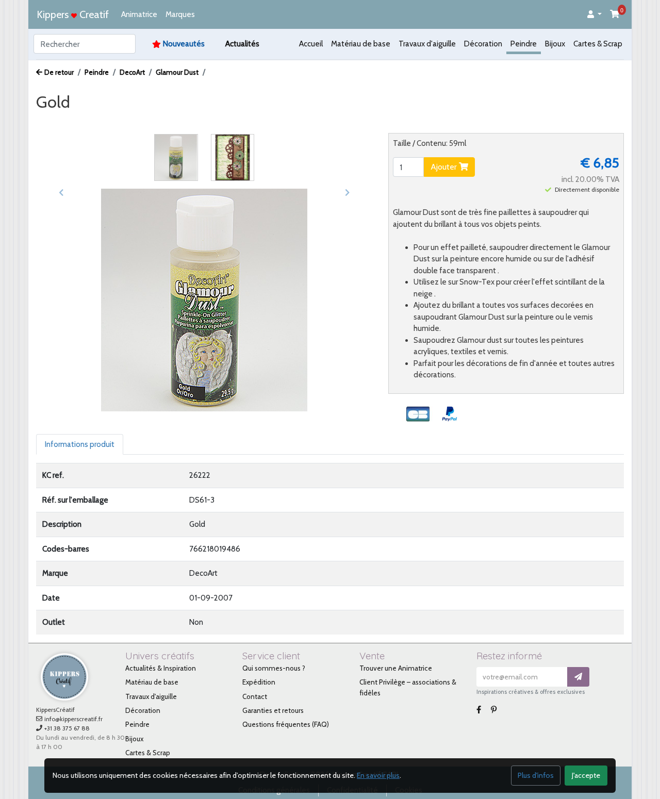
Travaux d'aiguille (427, 43)
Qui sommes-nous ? (273, 668)
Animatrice (139, 14)
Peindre (523, 43)
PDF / (149, 121)
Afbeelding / (66, 121)
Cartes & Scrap (597, 43)
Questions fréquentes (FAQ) (285, 724)
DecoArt (132, 72)
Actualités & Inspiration (160, 668)
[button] (594, 15)
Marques (180, 14)
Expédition (258, 682)
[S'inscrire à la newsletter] (578, 677)
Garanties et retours (273, 710)
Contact (254, 696)
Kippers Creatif (73, 14)
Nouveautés (184, 43)
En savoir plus (378, 775)
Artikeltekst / (195, 121)
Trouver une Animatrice (395, 668)
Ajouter (445, 167)
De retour (59, 72)
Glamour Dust (177, 72)
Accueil (311, 43)
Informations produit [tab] (79, 444)
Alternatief (249, 121)
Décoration (483, 43)
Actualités (242, 43)
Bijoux (555, 43)
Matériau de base (360, 43)
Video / (115, 121)
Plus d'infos (536, 775)
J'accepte (586, 775)
